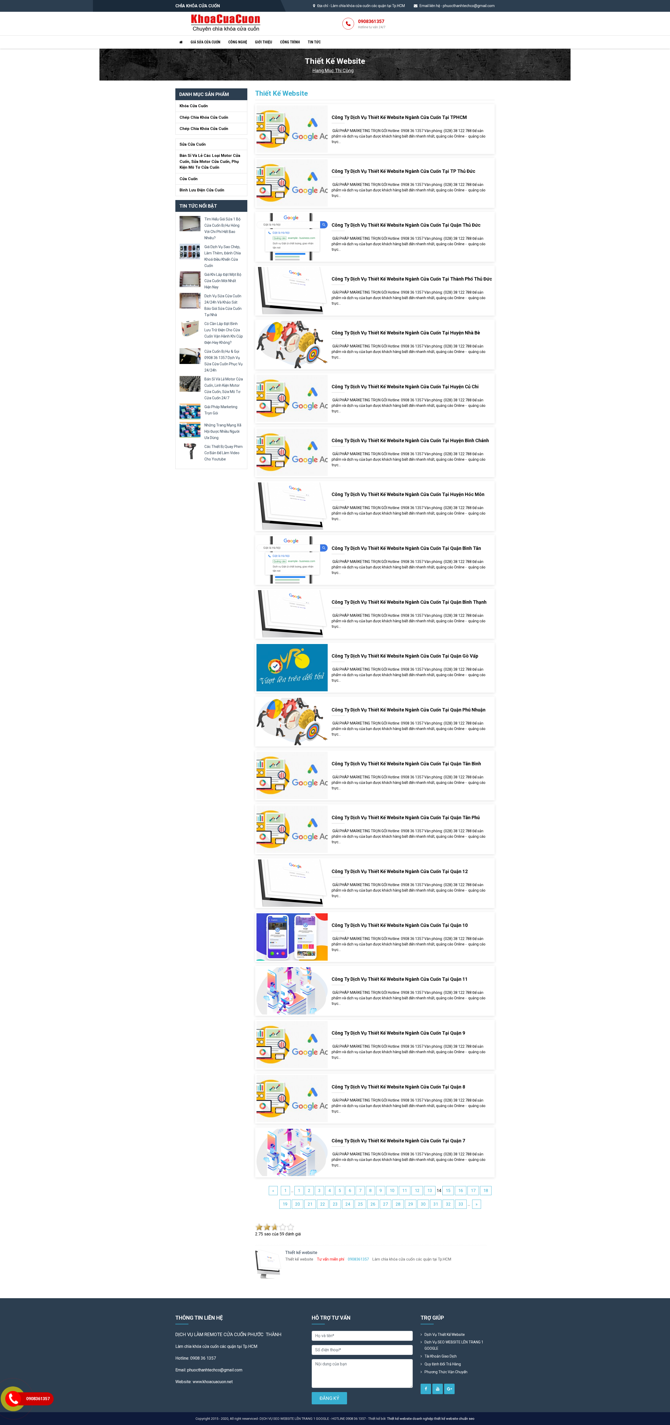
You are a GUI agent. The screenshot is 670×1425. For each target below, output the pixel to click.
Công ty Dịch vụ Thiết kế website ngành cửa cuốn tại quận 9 (398, 1033)
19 (285, 1204)
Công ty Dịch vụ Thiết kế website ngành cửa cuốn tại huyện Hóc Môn (408, 494)
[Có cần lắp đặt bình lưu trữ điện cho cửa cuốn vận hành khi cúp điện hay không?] (190, 328)
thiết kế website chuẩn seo (454, 1419)
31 (435, 1204)
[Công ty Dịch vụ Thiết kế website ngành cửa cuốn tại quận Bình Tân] (292, 559)
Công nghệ (237, 42)
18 (485, 1190)
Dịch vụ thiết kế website (445, 1334)
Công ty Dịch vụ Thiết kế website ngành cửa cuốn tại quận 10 (400, 925)
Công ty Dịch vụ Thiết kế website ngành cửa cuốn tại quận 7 (398, 1140)
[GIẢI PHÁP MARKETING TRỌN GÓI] (190, 411)
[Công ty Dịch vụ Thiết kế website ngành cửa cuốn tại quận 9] (292, 1044)
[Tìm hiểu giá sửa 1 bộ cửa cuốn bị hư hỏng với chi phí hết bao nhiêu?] (190, 223)
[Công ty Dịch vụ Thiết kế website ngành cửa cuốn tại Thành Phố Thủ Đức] (292, 290)
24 (347, 1204)
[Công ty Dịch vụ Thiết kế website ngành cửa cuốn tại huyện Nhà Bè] (292, 344)
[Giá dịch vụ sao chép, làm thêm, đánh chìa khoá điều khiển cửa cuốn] (190, 251)
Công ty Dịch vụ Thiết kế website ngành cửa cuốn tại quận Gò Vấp (405, 656)
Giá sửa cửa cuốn (205, 42)
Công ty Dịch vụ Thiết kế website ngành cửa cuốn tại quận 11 (400, 979)
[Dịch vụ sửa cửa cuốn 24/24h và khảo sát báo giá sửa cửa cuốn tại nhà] (190, 300)
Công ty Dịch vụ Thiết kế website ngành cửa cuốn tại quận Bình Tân (406, 548)
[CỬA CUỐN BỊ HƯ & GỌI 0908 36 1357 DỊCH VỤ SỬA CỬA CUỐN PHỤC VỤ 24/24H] (190, 355)
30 (423, 1204)
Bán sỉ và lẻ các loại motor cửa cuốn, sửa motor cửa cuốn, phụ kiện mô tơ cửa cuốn (210, 161)
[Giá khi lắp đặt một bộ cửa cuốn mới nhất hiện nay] (190, 278)
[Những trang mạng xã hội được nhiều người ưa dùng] (190, 429)
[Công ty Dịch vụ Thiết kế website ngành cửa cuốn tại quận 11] (292, 990)
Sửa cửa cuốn (193, 144)
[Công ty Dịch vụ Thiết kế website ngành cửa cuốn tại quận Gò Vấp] (292, 667)
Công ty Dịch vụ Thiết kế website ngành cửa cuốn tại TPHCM (399, 117)
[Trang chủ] (181, 42)
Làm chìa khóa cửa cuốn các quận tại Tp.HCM (368, 6)
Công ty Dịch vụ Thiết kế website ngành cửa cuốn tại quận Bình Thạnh (409, 602)
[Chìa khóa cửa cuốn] (226, 23)
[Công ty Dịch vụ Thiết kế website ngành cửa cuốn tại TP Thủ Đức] (292, 182)
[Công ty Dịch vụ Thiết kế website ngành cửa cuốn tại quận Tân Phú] (292, 828)
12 (417, 1190)
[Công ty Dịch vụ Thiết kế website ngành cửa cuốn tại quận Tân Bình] (292, 775)
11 (404, 1190)
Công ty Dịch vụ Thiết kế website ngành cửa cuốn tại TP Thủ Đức (403, 171)
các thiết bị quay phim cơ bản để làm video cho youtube (223, 452)
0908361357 (372, 24)
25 (360, 1204)
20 (297, 1204)
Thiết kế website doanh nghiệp (410, 1419)
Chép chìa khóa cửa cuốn (204, 117)
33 (461, 1204)
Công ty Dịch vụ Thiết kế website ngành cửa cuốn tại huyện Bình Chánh (410, 440)
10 (392, 1190)
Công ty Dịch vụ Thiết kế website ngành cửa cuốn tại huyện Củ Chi (405, 386)
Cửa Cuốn (189, 178)
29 (410, 1204)
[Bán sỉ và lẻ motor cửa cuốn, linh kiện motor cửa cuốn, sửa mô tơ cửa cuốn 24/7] (190, 383)
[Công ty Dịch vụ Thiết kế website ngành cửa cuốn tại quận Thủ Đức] (292, 236)
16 (460, 1190)
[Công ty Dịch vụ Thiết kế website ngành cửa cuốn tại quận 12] (292, 882)
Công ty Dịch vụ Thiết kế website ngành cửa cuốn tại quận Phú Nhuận (408, 709)
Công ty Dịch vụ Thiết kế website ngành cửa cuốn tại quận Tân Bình (406, 763)
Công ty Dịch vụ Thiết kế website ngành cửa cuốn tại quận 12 (400, 871)
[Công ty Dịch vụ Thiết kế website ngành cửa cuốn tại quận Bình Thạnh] (292, 613)
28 (398, 1204)
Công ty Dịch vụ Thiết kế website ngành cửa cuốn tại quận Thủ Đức (406, 225)
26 (373, 1204)
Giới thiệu (263, 42)
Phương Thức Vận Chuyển (446, 1372)
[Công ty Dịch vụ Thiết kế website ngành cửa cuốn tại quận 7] (292, 1152)
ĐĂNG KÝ (329, 1398)
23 (335, 1204)
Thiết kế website (281, 93)
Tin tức (314, 42)
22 (322, 1204)
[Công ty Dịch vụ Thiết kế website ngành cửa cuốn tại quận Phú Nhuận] (292, 721)
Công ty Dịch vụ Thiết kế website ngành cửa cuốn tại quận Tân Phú (406, 817)
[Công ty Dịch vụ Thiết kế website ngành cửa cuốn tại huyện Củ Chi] (292, 398)
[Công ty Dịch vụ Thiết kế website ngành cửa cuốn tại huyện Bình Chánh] (292, 451)
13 (429, 1190)
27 (385, 1204)
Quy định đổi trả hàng (443, 1364)
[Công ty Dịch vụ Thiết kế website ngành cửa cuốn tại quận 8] (292, 1098)
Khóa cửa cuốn (194, 106)
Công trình (290, 42)
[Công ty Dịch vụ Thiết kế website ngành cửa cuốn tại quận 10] (292, 936)
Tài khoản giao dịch (441, 1356)
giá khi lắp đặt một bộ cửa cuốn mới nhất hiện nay (222, 280)
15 (448, 1190)
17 (473, 1190)
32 (448, 1204)
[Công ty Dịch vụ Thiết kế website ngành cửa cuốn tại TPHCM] (292, 128)
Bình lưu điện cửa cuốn (202, 190)
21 (310, 1204)
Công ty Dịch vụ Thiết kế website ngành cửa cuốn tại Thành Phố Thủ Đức (412, 279)
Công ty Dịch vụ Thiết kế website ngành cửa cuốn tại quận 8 (398, 1087)
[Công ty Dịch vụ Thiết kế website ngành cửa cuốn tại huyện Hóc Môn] (292, 505)
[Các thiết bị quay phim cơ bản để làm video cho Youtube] (190, 450)
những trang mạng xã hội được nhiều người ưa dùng (222, 431)
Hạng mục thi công (333, 70)
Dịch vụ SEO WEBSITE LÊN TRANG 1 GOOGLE (454, 1345)
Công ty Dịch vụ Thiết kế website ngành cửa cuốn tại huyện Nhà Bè (406, 332)
